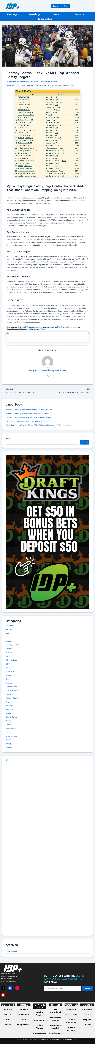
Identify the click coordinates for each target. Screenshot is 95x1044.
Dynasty (9, 641)
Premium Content (12, 698)
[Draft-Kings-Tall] (47, 532)
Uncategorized (11, 736)
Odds (8, 679)
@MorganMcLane (31, 327)
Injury (8, 668)
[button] (56, 6)
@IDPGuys (60, 327)
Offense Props (11, 687)
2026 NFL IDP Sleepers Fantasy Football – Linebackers (27, 414)
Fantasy (12, 14)
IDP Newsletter (11, 660)
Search (8, 438)
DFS (7, 637)
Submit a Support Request (26, 1040)
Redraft (8, 713)
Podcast (9, 694)
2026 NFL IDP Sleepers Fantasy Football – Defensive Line (28, 417)
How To (9, 652)
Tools (78, 14)
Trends (8, 732)
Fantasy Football (12, 645)
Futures (9, 649)
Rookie (8, 721)
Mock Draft (10, 671)
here (43, 329)
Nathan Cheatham (8, 982)
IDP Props (9, 664)
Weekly (8, 744)
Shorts (8, 725)
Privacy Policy (71, 1014)
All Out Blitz (10, 626)
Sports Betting (11, 728)
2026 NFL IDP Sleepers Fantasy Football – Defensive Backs (29, 410)
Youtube (9, 747)
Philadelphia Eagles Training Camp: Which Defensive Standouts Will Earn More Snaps (39, 425)
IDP (7, 656)
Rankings (34, 14)
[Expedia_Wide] (47, 337)
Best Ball (9, 630)
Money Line (10, 675)
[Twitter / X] (47, 375)
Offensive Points (12, 690)
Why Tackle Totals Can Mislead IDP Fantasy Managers (27, 421)
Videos (8, 740)
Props (8, 702)
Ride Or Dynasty (12, 717)
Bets (56, 14)
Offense (9, 683)
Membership (44, 19)
